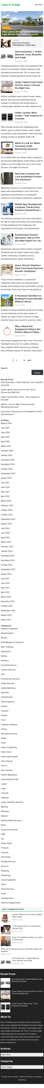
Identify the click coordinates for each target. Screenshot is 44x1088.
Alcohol (4, 638)
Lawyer (4, 784)
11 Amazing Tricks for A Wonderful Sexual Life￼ (26, 927)
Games (4, 729)
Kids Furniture (7, 770)
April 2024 (5, 537)
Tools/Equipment (8, 880)
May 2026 (5, 437)
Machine (4, 807)
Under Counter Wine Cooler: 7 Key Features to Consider (28, 115)
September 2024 (8, 519)
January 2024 (6, 551)
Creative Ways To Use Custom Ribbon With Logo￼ (27, 915)
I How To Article (10, 4)
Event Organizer (7, 702)
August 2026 (6, 423)
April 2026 (5, 441)
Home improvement (9, 756)
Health (3, 738)
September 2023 (8, 569)
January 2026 (6, 455)
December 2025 (8, 460)
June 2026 (5, 432)
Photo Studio (6, 843)
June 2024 (5, 533)
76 (24, 360)
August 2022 (6, 615)
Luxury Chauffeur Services (12, 802)
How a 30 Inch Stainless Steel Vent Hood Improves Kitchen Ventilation (29, 268)
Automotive (6, 651)
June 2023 (5, 583)
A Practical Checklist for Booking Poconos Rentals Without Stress (28, 298)
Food (3, 720)
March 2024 (6, 542)
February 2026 (7, 450)
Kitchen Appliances (9, 775)
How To (4, 765)
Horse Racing (6, 761)
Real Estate (6, 857)
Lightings (5, 797)
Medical (4, 816)
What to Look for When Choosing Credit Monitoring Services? (27, 146)
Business (6, 28)
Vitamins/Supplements (11, 903)
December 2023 (8, 556)
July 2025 (5, 483)
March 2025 (6, 501)
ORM (3, 834)
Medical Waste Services (11, 820)
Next (29, 360)
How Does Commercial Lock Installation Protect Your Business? (28, 176)
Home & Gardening (9, 747)
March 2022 (6, 620)
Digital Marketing (8, 688)
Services (4, 866)
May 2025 (5, 492)
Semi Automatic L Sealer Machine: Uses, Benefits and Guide (28, 54)
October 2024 (7, 515)
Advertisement (7, 633)
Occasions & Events (9, 829)
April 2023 (5, 592)
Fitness (4, 715)
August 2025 (6, 478)
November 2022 (8, 601)
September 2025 (8, 473)
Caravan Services (8, 670)
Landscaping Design (9, 779)
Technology (6, 875)
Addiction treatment (9, 629)
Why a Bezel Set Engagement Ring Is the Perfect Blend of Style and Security (28, 330)
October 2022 (7, 606)
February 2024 (7, 546)
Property (4, 852)
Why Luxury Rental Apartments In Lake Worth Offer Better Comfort (20, 33)
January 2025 (6, 510)
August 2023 (6, 574)
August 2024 (6, 524)
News (3, 825)
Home (3, 743)
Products (5, 848)
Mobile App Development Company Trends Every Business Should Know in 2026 (28, 208)
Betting (4, 656)
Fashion (4, 706)
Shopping (5, 871)
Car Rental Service (8, 665)
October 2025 (7, 469)
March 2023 (6, 597)
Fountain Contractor (9, 724)
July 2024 (5, 528)
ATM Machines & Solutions (12, 642)
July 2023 (5, 578)
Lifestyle (5, 793)
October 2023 (7, 565)
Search (4, 368)
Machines (5, 811)
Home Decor (6, 752)
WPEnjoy (30, 1077)
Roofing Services (8, 861)
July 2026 (5, 428)
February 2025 (7, 505)
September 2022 (8, 610)
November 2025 (8, 464)
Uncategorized (7, 898)
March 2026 (6, 446)
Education (5, 692)
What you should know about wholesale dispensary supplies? (21, 950)
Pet (2, 839)
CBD (3, 674)
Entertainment (7, 697)
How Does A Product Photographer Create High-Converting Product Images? (24, 45)
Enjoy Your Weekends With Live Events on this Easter (27, 938)
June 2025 (5, 487)
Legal (3, 788)
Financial (4, 711)
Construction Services (10, 679)
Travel (3, 884)
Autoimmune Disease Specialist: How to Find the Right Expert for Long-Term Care (29, 239)
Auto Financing (7, 647)
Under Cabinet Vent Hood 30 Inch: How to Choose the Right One (28, 85)
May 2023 (5, 588)
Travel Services (7, 889)
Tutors (3, 893)
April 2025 (5, 496)
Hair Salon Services (9, 734)
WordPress (22, 1080)
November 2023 (8, 560)
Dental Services (7, 683)
